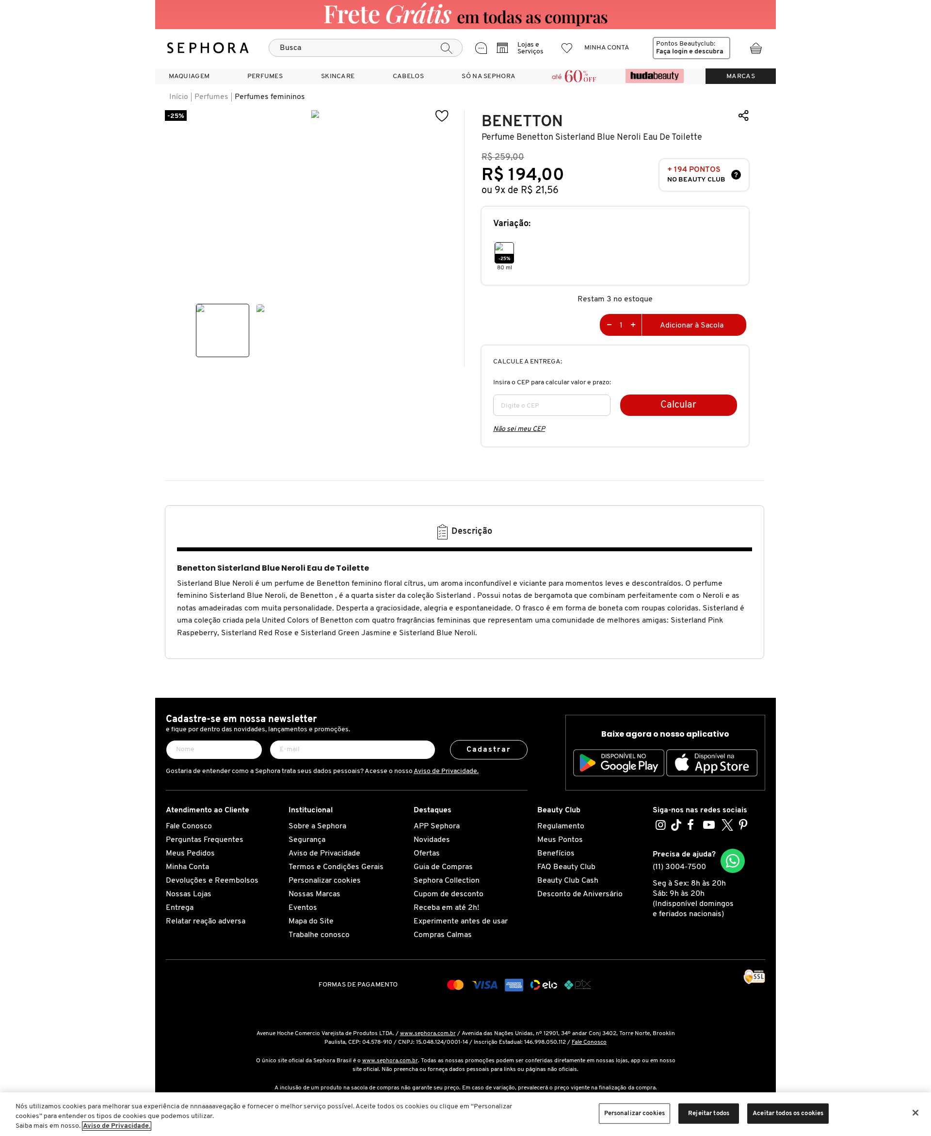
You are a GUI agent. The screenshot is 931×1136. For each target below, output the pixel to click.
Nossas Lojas (188, 894)
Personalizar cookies (325, 881)
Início (178, 97)
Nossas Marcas (314, 894)
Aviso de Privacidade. (446, 771)
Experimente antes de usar (461, 921)
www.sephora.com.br (428, 1034)
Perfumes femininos (270, 97)
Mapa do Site (311, 921)
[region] (465, 1114)
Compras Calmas (443, 935)
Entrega (179, 908)
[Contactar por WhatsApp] (733, 861)
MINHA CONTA (606, 47)
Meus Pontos (560, 840)
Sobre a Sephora (317, 826)
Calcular (678, 405)
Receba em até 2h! (446, 908)
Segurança (307, 840)
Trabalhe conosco (319, 935)
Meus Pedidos (190, 853)
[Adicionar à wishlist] (442, 116)
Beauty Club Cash (567, 881)
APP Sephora (437, 826)
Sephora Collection (447, 881)
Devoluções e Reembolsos (212, 881)
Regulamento (560, 826)
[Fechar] (915, 1112)
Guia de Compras (443, 867)
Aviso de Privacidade (324, 853)
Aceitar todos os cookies (788, 1113)
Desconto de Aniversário (580, 894)
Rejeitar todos (708, 1113)
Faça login (672, 51)
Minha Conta (187, 867)
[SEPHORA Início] (208, 48)
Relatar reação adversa (205, 921)
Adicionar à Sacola (691, 325)
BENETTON (522, 122)
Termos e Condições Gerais (336, 867)
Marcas (740, 76)
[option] (222, 330)
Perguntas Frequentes (204, 840)
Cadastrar (489, 750)
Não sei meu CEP (519, 429)
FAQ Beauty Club (566, 867)
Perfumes (211, 97)
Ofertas (427, 853)
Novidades (432, 840)
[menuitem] (189, 76)
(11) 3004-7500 (679, 867)
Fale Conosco (189, 826)
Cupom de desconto (448, 894)
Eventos (303, 908)
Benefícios (556, 853)
